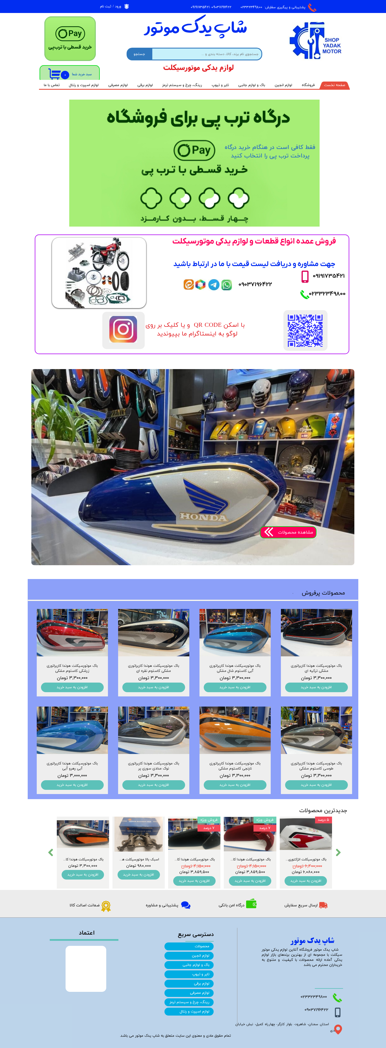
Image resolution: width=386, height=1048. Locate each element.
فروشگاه (308, 85)
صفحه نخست (334, 85)
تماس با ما (52, 85)
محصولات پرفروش (323, 593)
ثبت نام (105, 6)
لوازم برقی (145, 85)
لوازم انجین (283, 85)
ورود (118, 6)
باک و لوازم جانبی (251, 85)
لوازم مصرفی (118, 85)
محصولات (202, 946)
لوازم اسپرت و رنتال (84, 85)
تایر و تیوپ (220, 85)
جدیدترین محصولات (323, 811)
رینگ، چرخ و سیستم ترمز (182, 85)
